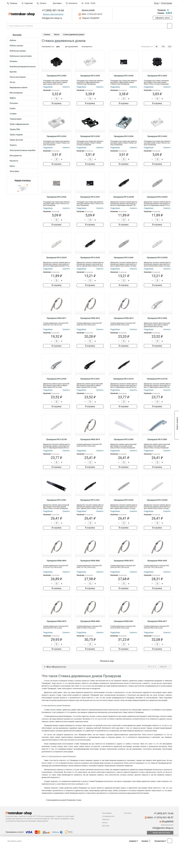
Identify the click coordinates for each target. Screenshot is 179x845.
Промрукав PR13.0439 (90, 257)
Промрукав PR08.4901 (123, 621)
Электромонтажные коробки (22, 150)
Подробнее (48, 87)
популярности (87, 47)
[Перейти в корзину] (154, 12)
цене (58, 47)
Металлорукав (16, 93)
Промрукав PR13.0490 (56, 379)
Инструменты (16, 155)
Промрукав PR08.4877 (157, 621)
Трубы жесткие (16, 140)
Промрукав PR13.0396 (123, 136)
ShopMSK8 (167, 821)
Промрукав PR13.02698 (123, 197)
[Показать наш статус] (23, 188)
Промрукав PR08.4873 (123, 318)
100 (163, 47)
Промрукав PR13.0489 (157, 318)
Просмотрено (159, 841)
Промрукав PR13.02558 (157, 257)
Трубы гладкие (16, 135)
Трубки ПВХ (15, 129)
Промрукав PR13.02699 (157, 197)
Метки (56, 34)
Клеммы (13, 61)
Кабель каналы (16, 46)
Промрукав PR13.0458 (123, 76)
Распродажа (107, 813)
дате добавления (71, 47)
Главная (47, 34)
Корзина (145, 841)
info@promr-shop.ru (162, 828)
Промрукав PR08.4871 (56, 318)
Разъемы (14, 103)
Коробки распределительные (23, 66)
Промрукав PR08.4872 (90, 318)
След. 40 (163, 667)
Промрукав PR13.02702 (157, 379)
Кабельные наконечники (21, 56)
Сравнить (132, 841)
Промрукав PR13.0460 (157, 76)
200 (169, 47)
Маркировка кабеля (18, 87)
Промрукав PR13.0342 (90, 136)
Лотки (12, 82)
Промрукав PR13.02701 (123, 379)
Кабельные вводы (18, 51)
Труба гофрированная (19, 124)
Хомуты (13, 145)
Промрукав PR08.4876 (56, 621)
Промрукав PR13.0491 (90, 379)
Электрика (14, 171)
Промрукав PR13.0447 (90, 197)
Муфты (13, 98)
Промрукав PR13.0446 (56, 197)
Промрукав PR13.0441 (90, 500)
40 (156, 47)
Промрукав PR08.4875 (123, 561)
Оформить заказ (162, 18)
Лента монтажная (18, 77)
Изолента (14, 161)
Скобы (12, 108)
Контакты (73, 3)
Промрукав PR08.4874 (90, 439)
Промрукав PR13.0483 (56, 76)
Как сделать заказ (14, 841)
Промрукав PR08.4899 (56, 561)
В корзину (56, 103)
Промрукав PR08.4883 (90, 621)
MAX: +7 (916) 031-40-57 (92, 14)
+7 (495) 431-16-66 (52, 10)
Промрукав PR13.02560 (157, 500)
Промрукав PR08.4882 (90, 561)
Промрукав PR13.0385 (123, 439)
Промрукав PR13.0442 (123, 500)
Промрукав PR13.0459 (90, 76)
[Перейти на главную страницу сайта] (21, 14)
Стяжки (13, 114)
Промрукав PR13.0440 (123, 257)
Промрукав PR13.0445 (157, 136)
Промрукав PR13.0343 (56, 136)
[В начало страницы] (169, 840)
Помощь (13, 3)
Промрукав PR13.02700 (56, 439)
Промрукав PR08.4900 (157, 561)
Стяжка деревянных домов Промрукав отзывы (63, 800)
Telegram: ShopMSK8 (90, 18)
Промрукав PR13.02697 (56, 257)
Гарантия (29, 3)
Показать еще (107, 661)
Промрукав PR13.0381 (56, 500)
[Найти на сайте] (169, 25)
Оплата (43, 3)
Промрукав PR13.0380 (157, 439)
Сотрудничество (108, 816)
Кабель (13, 40)
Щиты (12, 166)
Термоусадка (15, 119)
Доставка (57, 3)
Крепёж (13, 72)
